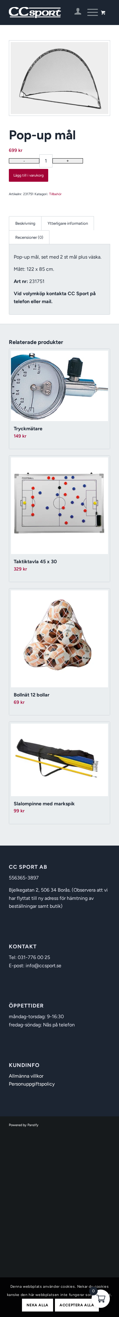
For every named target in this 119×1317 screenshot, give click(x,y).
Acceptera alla (77, 1305)
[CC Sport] (49, 12)
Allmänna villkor (26, 1076)
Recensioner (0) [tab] (29, 237)
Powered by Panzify (23, 1125)
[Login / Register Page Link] (74, 12)
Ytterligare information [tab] (68, 223)
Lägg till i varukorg (28, 175)
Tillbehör (55, 194)
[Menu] (89, 12)
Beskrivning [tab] (25, 223)
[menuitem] (74, 12)
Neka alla (37, 1305)
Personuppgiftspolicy (32, 1084)
